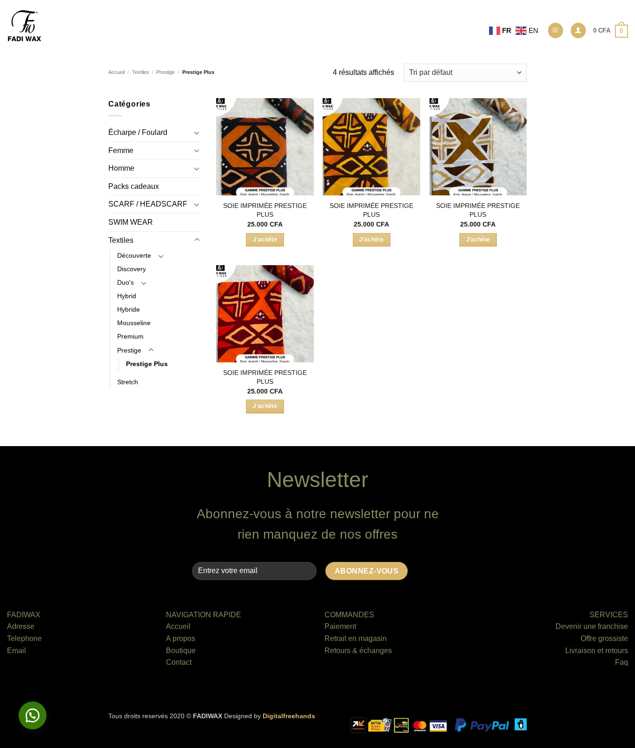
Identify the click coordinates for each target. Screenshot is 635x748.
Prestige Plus (147, 363)
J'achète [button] (265, 239)
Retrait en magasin (355, 638)
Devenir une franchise (592, 626)
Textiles (140, 72)
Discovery (131, 269)
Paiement (340, 626)
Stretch (127, 382)
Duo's (125, 282)
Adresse (20, 626)
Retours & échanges (358, 650)
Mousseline (134, 323)
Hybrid (126, 296)
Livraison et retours (596, 650)
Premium (130, 336)
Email (16, 650)
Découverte (134, 255)
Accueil (116, 72)
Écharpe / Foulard (137, 132)
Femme (120, 150)
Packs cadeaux (133, 186)
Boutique (181, 650)
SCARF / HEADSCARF (147, 204)
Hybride (128, 309)
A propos (180, 638)
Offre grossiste (604, 638)
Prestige (165, 72)
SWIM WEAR (130, 222)
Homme (121, 168)
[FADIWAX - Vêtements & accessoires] (24, 26)
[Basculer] (197, 132)
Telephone (24, 638)
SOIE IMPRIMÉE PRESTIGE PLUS (265, 210)
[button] (555, 30)
